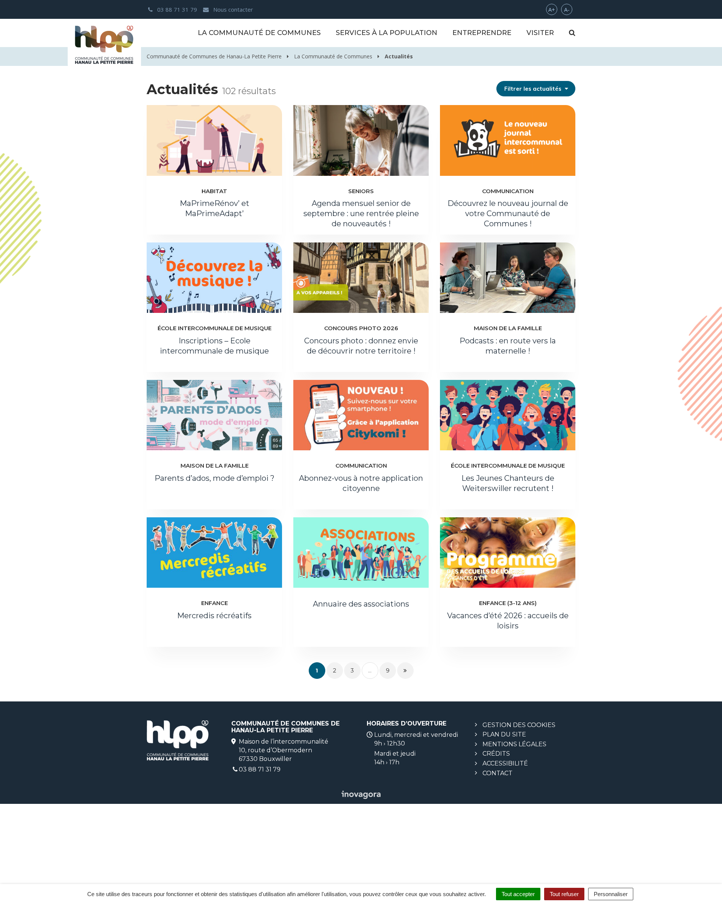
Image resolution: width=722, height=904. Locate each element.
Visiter (540, 33)
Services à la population (386, 33)
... (370, 670)
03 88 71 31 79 (260, 769)
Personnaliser (611, 894)
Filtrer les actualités (533, 88)
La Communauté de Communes (259, 33)
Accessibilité (505, 763)
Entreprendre (481, 33)
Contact (497, 773)
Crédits (496, 753)
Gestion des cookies (518, 725)
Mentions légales (514, 744)
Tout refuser (564, 894)
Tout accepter (518, 894)
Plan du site (504, 734)
